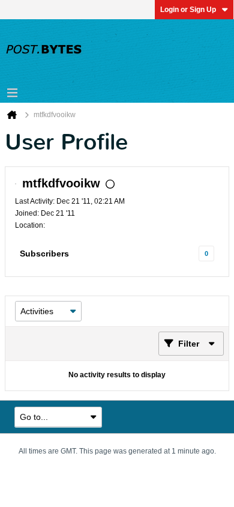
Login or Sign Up (188, 9)
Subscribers (44, 253)
